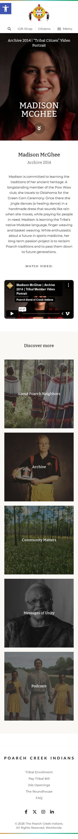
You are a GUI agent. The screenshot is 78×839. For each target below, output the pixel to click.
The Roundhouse (39, 791)
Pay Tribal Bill (39, 779)
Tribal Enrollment (39, 772)
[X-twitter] (34, 812)
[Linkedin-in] (52, 812)
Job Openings (39, 785)
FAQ (39, 798)
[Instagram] (43, 812)
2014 (47, 162)
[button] (5, 8)
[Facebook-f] (26, 812)
